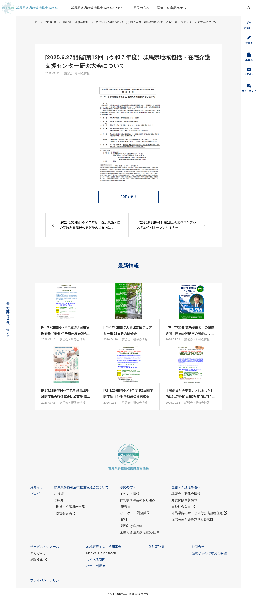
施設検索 (37, 559)
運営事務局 (156, 546)
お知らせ (36, 487)
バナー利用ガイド (99, 566)
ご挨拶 (59, 493)
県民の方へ (141, 8)
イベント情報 (129, 493)
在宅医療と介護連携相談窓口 (192, 519)
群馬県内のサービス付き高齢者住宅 (197, 513)
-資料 (123, 519)
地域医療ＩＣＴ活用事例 (103, 546)
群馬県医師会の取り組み (137, 500)
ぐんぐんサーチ (41, 553)
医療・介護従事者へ (171, 8)
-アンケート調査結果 (135, 513)
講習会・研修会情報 (77, 73)
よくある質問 (95, 559)
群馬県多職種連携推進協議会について (98, 8)
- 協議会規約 (63, 513)
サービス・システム (44, 546)
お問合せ (198, 546)
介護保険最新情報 (184, 500)
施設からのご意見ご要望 (209, 553)
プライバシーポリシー (46, 580)
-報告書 (125, 506)
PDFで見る (128, 196)
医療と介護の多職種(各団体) (140, 532)
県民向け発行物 (131, 526)
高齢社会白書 (181, 506)
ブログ (35, 493)
